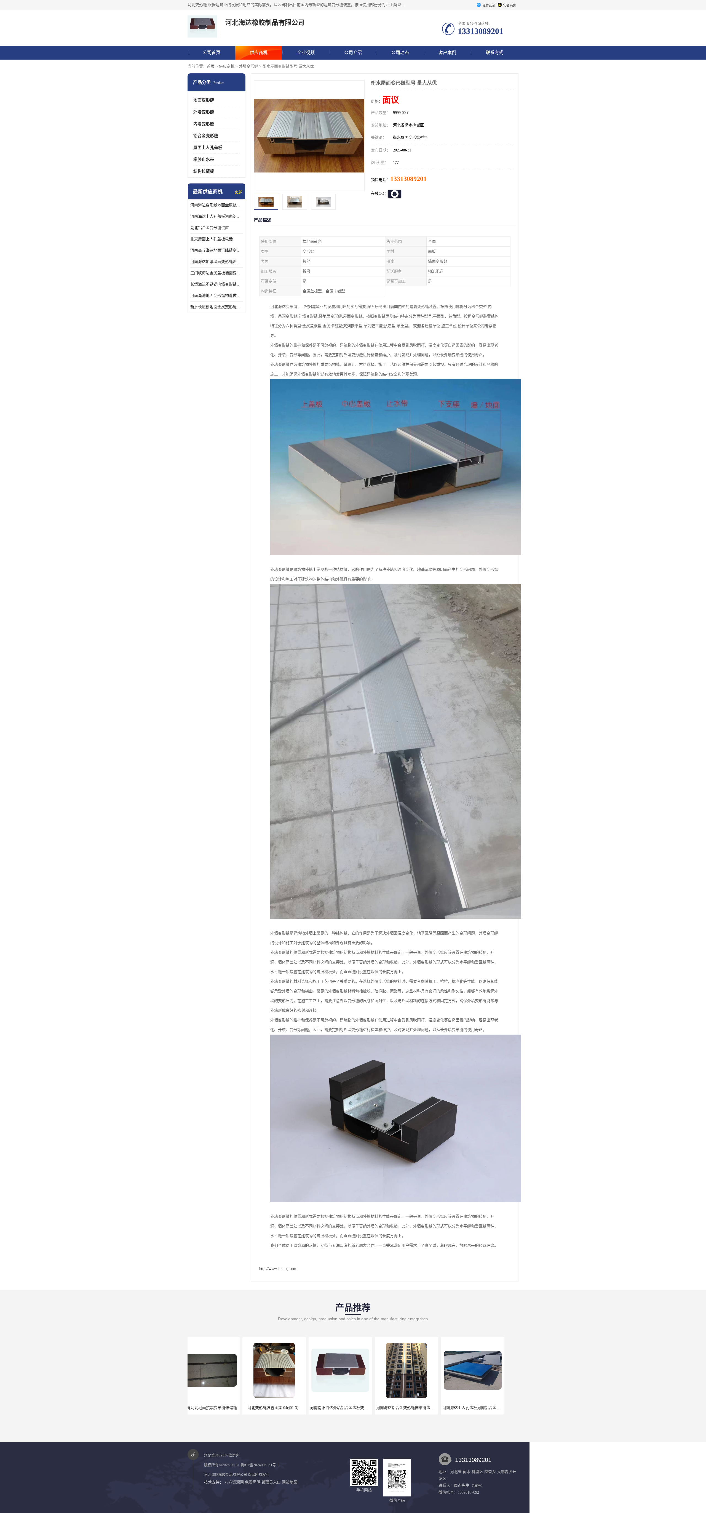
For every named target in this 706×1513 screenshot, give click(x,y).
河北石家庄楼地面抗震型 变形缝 (484, 1408)
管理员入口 (271, 1482)
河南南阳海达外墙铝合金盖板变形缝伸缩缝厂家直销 (233, 1408)
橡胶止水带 (203, 159)
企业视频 (306, 52)
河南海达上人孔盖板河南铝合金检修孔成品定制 (216, 216)
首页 (211, 66)
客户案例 (447, 52)
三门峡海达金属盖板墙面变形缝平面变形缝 (216, 273)
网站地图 (289, 1482)
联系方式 (494, 52)
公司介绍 (353, 52)
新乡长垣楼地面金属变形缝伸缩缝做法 (216, 307)
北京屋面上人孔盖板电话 (211, 239)
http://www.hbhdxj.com (277, 1269)
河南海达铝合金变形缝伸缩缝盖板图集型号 (291, 1408)
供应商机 (259, 52)
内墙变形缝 (203, 124)
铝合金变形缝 (205, 136)
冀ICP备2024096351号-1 (259, 1465)
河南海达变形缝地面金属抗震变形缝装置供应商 (216, 205)
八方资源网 (234, 1482)
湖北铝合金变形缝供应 (209, 228)
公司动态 (400, 52)
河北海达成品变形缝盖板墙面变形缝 (418, 1408)
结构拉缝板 (203, 171)
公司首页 (211, 52)
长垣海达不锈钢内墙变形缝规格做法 (216, 284)
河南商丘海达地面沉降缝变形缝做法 (216, 250)
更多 (238, 192)
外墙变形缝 (248, 66)
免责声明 (252, 1482)
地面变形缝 (203, 100)
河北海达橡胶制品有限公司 (225, 1474)
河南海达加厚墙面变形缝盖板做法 (216, 262)
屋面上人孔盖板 (207, 147)
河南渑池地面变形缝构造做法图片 (216, 296)
